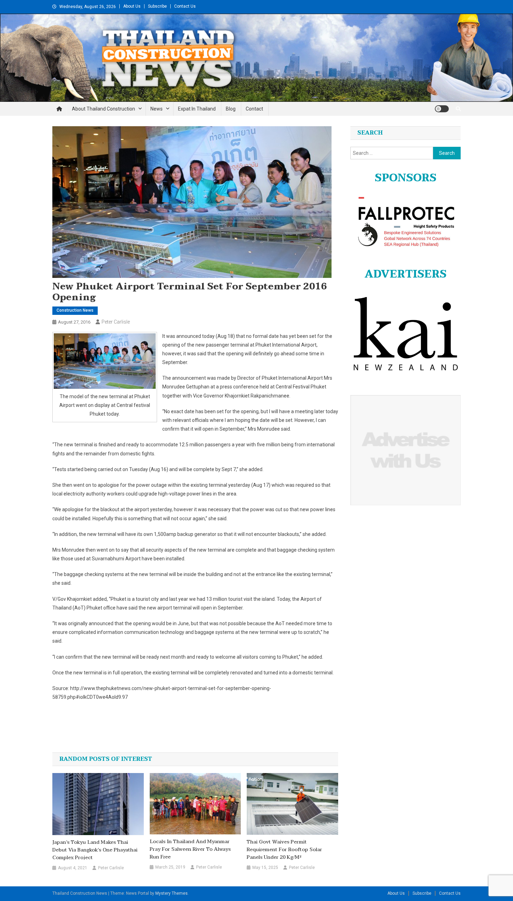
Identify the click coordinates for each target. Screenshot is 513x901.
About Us (132, 6)
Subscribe (157, 6)
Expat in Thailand (197, 109)
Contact (254, 109)
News (156, 109)
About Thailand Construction (103, 109)
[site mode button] (442, 108)
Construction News (75, 310)
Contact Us (185, 6)
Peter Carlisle (116, 322)
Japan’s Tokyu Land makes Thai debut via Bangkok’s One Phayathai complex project (94, 850)
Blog (231, 109)
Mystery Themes (171, 893)
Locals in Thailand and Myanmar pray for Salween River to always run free (190, 849)
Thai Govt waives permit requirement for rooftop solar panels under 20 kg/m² (284, 849)
